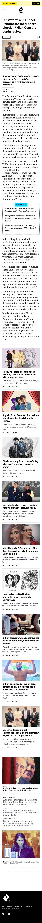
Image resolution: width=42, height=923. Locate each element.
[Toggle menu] (4, 8)
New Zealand (6, 37)
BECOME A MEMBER (9, 3)
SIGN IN (36, 3)
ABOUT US (9, 907)
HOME (3, 907)
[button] (21, 369)
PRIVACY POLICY (25, 907)
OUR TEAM (16, 907)
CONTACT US (15, 909)
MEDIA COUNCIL (6, 909)
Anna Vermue (5, 89)
